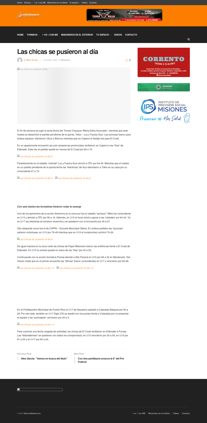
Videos (84, 2)
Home (19, 2)
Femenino (65, 59)
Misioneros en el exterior (57, 2)
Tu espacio (73, 2)
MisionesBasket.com (32, 413)
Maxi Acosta (32, 59)
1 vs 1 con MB (39, 2)
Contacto (93, 2)
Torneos (27, 2)
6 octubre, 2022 (50, 59)
